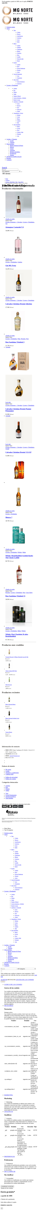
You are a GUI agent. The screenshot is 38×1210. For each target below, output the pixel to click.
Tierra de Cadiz (20, 59)
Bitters (18, 126)
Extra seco (19, 109)
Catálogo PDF (9, 774)
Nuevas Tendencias (21, 68)
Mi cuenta (8, 769)
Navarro (19, 70)
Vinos (8, 28)
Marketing (8, 1095)
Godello (18, 57)
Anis (18, 136)
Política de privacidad (11, 777)
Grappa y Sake (20, 132)
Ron (14, 90)
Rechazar (11, 979)
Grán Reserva (20, 36)
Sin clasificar (9, 1171)
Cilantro (18, 120)
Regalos (8, 158)
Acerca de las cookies (13, 984)
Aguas (12, 148)
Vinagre (12, 142)
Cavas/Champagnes (11, 795)
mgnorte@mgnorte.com (15, 755)
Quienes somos (10, 27)
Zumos (12, 155)
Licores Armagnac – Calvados (20, 98)
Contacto (8, 160)
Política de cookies (10, 779)
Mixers (12, 147)
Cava (18, 76)
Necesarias (8, 1005)
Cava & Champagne (18, 74)
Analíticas (8, 1111)
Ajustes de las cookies (25, 979)
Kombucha (13, 153)
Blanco (15, 43)
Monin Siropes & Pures (16, 145)
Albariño (19, 47)
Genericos (19, 38)
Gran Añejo (29, 592)
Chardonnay (19, 49)
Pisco (18, 130)
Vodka (15, 94)
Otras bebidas (10, 144)
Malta (24, 552)
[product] (20, 204)
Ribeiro (18, 51)
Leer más (8, 402)
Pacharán (19, 134)
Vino (6, 793)
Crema (18, 117)
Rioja (18, 55)
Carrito (7, 771)
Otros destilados (17, 124)
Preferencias (9, 1156)
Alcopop (12, 150)
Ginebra (15, 88)
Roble (18, 41)
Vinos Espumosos (21, 81)
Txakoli (18, 45)
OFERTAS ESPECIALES (13, 156)
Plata (19, 339)
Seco (18, 107)
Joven (18, 39)
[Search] (21, 171)
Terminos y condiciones (12, 772)
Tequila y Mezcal (17, 96)
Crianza (18, 32)
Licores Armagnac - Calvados (13, 222)
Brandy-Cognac (17, 100)
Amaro (18, 111)
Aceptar (4, 979)
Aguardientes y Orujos (18, 113)
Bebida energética (15, 152)
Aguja (18, 72)
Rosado (15, 62)
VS (6, 223)
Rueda (18, 60)
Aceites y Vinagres (11, 139)
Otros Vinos (16, 79)
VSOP (7, 449)
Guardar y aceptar (7, 1186)
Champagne (19, 78)
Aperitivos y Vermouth (18, 101)
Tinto (15, 30)
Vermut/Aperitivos (10, 796)
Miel (18, 122)
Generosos (19, 83)
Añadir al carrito (10, 219)
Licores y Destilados (12, 85)
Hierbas (18, 115)
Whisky (15, 92)
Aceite (12, 141)
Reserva (18, 34)
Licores (18, 128)
